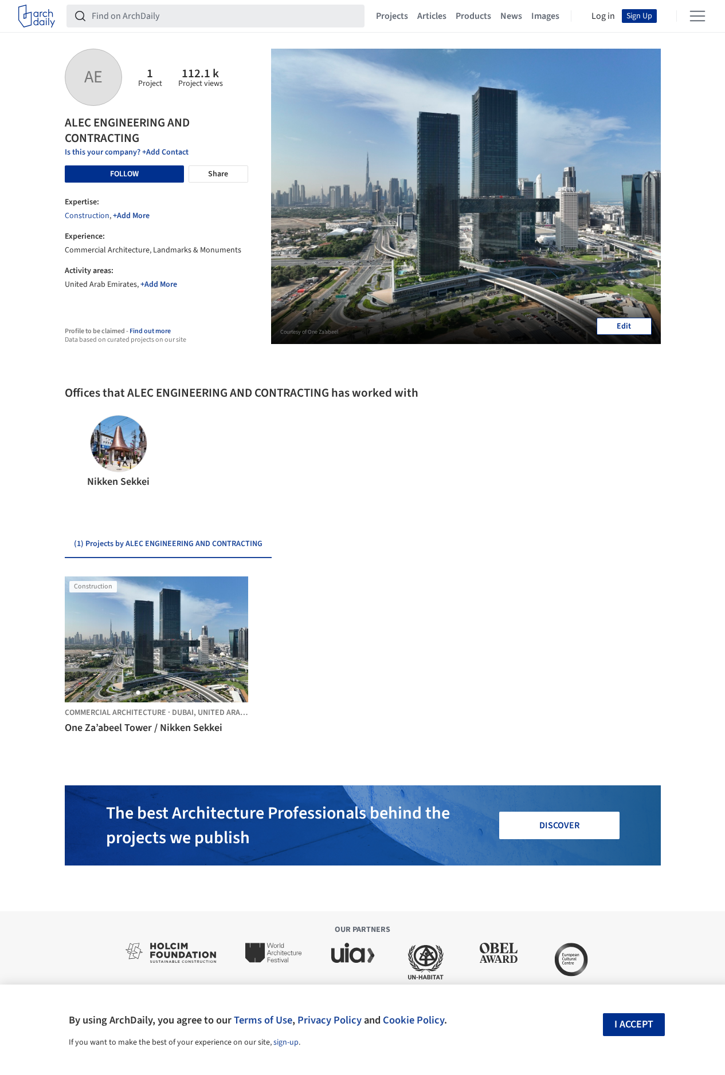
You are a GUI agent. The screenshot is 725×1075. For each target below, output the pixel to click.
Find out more (150, 331)
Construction (87, 216)
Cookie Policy (413, 1020)
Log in (603, 16)
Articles (431, 16)
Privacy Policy (329, 1020)
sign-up (286, 1042)
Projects (392, 16)
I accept (633, 1024)
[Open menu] (697, 16)
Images (545, 16)
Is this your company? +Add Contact (127, 152)
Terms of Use (263, 1020)
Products (473, 16)
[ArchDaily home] (36, 16)
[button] (78, 452)
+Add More (131, 216)
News (511, 16)
